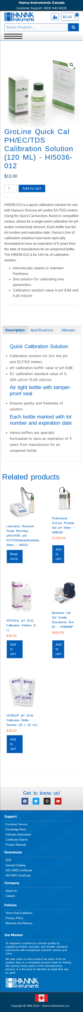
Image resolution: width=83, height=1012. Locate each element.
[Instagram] (47, 801)
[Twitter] (36, 801)
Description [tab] (15, 330)
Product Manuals (16, 844)
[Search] (73, 27)
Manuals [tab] (68, 330)
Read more (14, 556)
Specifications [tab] (41, 330)
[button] (71, 65)
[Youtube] (58, 801)
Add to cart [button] (59, 554)
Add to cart (32, 188)
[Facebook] (24, 801)
